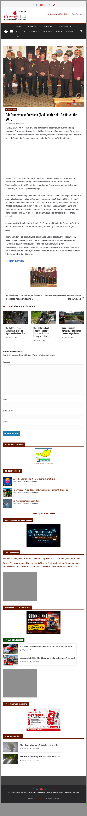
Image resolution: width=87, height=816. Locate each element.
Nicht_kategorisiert (11, 110)
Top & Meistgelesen (64, 26)
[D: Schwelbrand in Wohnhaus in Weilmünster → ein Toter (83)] (10, 747)
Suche (18, 36)
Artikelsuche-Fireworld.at (72, 792)
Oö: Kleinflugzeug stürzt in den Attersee (27, 501)
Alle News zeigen (52, 14)
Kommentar (7, 362)
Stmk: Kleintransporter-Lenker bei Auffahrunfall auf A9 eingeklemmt (63, 297)
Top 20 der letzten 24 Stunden (55, 792)
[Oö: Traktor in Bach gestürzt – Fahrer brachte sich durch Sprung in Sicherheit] (43, 313)
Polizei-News (33, 31)
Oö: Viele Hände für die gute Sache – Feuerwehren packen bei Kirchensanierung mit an (24, 297)
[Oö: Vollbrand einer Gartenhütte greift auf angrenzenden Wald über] (15, 313)
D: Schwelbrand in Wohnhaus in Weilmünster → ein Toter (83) (39, 745)
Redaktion (47, 31)
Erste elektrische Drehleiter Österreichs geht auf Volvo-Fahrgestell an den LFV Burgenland (47, 658)
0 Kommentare (20, 124)
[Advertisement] (20, 586)
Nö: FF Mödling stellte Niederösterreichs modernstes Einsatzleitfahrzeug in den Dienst (46, 646)
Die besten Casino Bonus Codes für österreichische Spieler (34, 479)
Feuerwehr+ (32, 26)
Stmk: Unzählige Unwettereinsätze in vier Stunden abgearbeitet (71, 330)
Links (58, 31)
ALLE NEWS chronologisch (37, 792)
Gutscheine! (70, 31)
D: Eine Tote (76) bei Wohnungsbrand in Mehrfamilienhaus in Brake (40, 756)
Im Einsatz (19, 26)
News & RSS (19, 31)
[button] (23, 26)
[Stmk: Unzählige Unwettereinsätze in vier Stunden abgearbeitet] (71, 313)
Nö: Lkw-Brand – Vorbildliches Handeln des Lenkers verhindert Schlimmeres (40, 490)
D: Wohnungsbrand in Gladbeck (68, 558)
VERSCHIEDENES (47, 26)
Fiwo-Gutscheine (78, 14)
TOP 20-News (65, 14)
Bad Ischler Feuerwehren (14, 261)
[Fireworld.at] (6, 31)
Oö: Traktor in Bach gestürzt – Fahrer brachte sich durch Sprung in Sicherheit (41, 332)
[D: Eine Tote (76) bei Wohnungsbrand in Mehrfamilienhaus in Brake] (10, 759)
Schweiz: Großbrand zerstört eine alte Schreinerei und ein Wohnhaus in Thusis (48, 566)
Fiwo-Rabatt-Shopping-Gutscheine (17, 792)
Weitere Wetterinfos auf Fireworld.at (43, 463)
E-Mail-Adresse (8, 410)
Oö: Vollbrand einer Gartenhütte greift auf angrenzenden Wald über (15, 330)
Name (5, 399)
